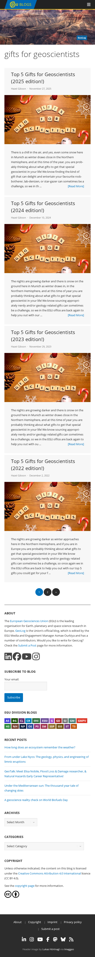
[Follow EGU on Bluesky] (63, 939)
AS (7, 721)
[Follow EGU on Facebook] (47, 939)
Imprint (52, 922)
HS (8, 726)
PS (37, 726)
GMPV (82, 721)
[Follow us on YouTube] (27, 656)
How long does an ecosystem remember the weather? (39, 747)
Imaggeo (69, 949)
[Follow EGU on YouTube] (40, 939)
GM (72, 721)
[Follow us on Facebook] (17, 656)
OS (30, 726)
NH (15, 726)
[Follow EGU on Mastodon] (55, 939)
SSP (51, 726)
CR (28, 721)
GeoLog (20, 631)
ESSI (45, 721)
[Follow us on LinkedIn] (8, 656)
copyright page (24, 886)
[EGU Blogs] (20, 8)
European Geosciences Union (29, 621)
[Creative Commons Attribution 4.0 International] (7, 897)
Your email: (11, 679)
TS (74, 726)
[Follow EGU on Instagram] (32, 939)
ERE (36, 721)
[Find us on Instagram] (36, 656)
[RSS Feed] (71, 939)
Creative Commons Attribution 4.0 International (49, 873)
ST (67, 726)
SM (44, 726)
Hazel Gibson (18, 88)
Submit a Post (27, 645)
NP (23, 726)
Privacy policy (73, 922)
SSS (60, 726)
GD (58, 721)
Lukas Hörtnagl (51, 949)
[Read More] (76, 186)
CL (21, 721)
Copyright (34, 922)
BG (15, 721)
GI (65, 721)
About (17, 922)
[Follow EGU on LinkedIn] (24, 939)
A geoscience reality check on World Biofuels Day (36, 800)
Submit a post (50, 929)
